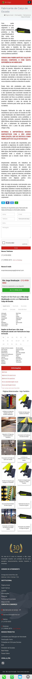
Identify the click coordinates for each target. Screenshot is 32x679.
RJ (3, 337)
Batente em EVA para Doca (8, 378)
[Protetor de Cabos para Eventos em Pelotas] (24, 401)
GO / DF (17, 340)
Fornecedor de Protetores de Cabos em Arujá (24, 435)
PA (12, 344)
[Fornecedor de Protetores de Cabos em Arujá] (24, 424)
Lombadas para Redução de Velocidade (13, 637)
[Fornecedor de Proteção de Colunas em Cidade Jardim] (8, 516)
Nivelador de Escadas (8, 648)
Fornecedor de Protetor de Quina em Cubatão (8, 458)
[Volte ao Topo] (28, 677)
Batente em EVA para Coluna (9, 375)
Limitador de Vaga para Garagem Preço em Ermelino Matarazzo (8, 413)
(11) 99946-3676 (16, 290)
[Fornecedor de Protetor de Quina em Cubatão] (8, 447)
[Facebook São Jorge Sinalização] (3, 663)
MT (28, 340)
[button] (29, 2)
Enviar (16, 248)
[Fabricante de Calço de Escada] (22, 30)
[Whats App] (12, 677)
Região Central (6, 306)
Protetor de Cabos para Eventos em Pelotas (24, 413)
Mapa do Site (5, 602)
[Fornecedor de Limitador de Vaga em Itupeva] (24, 516)
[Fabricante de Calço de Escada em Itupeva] (24, 493)
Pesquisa (4, 596)
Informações (18, 15)
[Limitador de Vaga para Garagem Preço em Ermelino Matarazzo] (8, 401)
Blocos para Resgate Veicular (9, 385)
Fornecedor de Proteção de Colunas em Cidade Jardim (8, 527)
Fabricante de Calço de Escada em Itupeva (24, 504)
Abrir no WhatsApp (17, 260)
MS (23, 340)
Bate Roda (4, 372)
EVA (2, 645)
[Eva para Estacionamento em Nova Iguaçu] (8, 493)
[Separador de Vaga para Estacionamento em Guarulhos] (8, 424)
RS (25, 337)
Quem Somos (5, 588)
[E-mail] (20, 677)
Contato (3, 591)
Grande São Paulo (22, 309)
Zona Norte (15, 306)
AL (20, 344)
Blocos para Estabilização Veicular (10, 381)
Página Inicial (9, 15)
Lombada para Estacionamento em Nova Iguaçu (24, 459)
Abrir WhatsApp (17, 628)
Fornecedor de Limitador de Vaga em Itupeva (24, 527)
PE (3, 340)
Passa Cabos (5, 653)
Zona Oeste (23, 306)
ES (12, 337)
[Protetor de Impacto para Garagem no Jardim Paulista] (24, 470)
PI (7, 344)
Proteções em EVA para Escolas (11, 642)
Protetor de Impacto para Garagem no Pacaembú (8, 481)
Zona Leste (12, 309)
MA (16, 344)
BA (7, 340)
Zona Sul (5, 309)
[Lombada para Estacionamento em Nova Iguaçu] (24, 447)
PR (16, 337)
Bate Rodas (5, 650)
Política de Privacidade (8, 599)
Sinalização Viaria (7, 639)
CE (12, 340)
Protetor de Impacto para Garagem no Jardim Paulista (24, 482)
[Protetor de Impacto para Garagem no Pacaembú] (8, 470)
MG (8, 337)
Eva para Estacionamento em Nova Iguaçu (8, 504)
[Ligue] (4, 677)
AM (3, 344)
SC (21, 337)
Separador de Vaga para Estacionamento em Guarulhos (8, 436)
